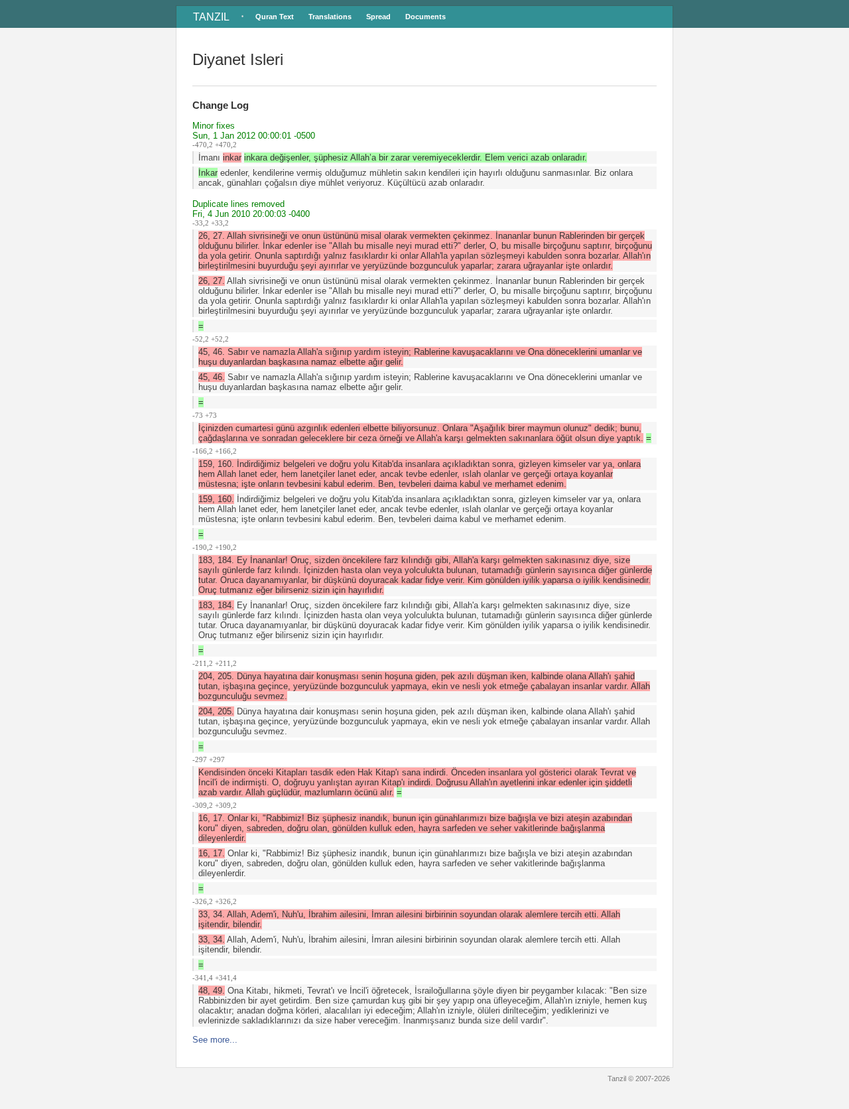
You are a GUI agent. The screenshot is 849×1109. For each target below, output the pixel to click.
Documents (425, 17)
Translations (330, 17)
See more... (214, 1040)
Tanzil (617, 1078)
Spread (378, 17)
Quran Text (274, 17)
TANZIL (211, 17)
